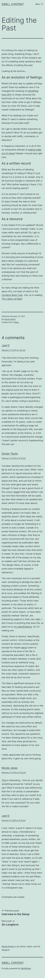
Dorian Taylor (10, 453)
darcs (24, 647)
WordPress (26, 968)
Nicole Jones (10, 768)
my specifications (23, 626)
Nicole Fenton (10, 319)
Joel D (5, 345)
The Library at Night (12, 299)
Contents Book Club (12, 295)
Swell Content (13, 4)
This (4, 780)
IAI (3, 469)
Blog (17, 322)
